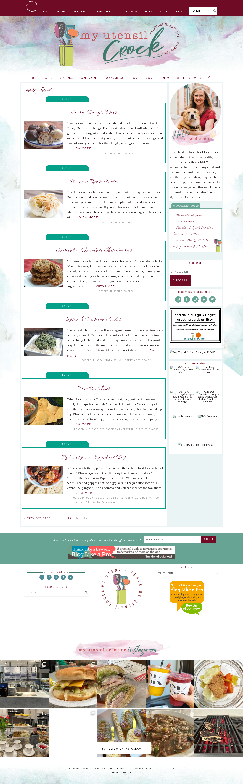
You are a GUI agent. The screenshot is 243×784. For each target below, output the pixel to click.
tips (129, 222)
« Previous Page (37, 518)
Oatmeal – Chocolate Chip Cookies (94, 249)
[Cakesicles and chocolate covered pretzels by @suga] (121, 733)
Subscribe (180, 280)
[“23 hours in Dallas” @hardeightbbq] (73, 733)
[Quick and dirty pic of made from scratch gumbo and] (170, 733)
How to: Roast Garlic (94, 180)
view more (82, 148)
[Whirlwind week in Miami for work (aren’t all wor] (24, 684)
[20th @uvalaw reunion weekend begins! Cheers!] (170, 684)
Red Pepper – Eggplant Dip (94, 456)
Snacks (154, 429)
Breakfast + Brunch (110, 360)
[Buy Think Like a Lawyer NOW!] (187, 618)
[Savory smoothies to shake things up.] (218, 684)
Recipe (117, 153)
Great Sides (133, 360)
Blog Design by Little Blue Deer (153, 769)
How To (120, 222)
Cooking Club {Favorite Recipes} (108, 498)
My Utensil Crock (85, 64)
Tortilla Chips (94, 387)
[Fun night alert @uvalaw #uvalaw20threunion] (73, 684)
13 (69, 518)
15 (85, 518)
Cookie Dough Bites (94, 111)
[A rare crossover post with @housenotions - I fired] (218, 733)
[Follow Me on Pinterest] (195, 446)
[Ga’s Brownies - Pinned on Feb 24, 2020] (182, 418)
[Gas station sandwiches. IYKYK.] (121, 684)
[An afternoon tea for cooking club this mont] (24, 733)
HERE (198, 197)
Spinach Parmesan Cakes (94, 318)
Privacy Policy (121, 772)
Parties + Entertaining (121, 429)
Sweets (129, 153)
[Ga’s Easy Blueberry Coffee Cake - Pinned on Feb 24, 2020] (182, 371)
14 (77, 518)
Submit (208, 539)
